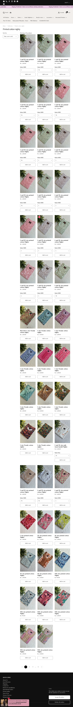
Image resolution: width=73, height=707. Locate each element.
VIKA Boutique (17, 705)
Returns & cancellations (9, 688)
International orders (8, 689)
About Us (5, 680)
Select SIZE (23, 67)
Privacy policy (6, 691)
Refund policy (6, 697)
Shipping (5, 684)
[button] (5, 13)
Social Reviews (6, 682)
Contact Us (5, 686)
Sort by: (5, 33)
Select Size (57, 453)
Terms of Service (7, 695)
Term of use (6, 693)
